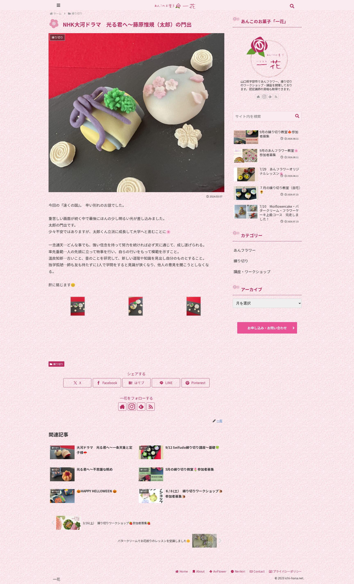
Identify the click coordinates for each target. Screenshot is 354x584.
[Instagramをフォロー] (132, 406)
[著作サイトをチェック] (122, 406)
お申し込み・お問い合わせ (267, 327)
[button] (297, 116)
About (200, 571)
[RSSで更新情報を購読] (150, 406)
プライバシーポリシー (287, 571)
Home (183, 571)
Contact (259, 571)
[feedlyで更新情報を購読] (141, 406)
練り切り (58, 364)
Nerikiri (239, 571)
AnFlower (219, 571)
